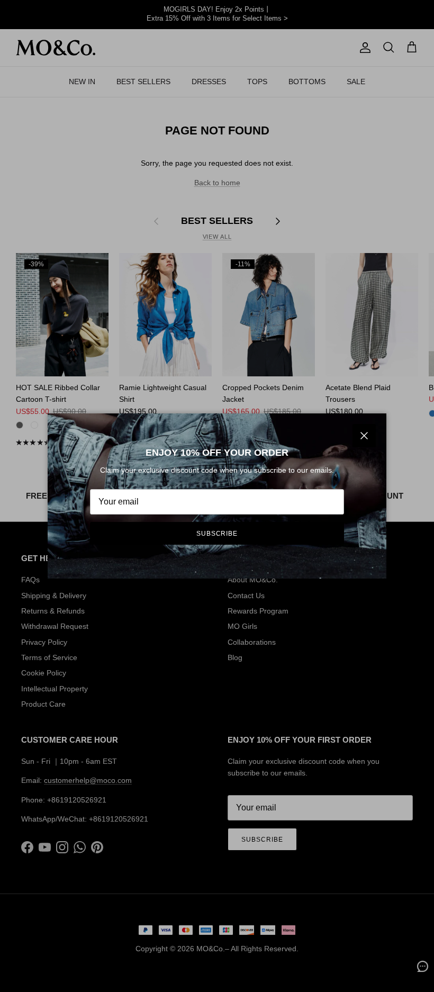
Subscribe (217, 533)
